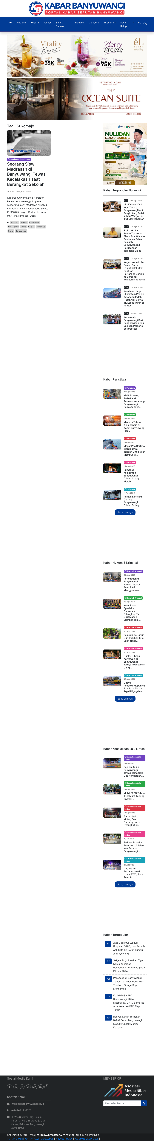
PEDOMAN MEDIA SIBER (86, 1139)
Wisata (35, 22)
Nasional (21, 22)
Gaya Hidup (123, 24)
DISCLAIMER (47, 1139)
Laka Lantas (13, 227)
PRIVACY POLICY (63, 1139)
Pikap (23, 227)
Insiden (24, 222)
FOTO (141, 22)
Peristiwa (14, 222)
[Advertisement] (125, 355)
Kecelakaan (34, 222)
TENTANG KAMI (15, 1139)
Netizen (79, 22)
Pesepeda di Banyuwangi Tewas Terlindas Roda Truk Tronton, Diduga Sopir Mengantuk (128, 983)
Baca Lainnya (125, 512)
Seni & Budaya (60, 24)
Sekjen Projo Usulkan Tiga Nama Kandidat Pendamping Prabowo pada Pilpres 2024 (129, 966)
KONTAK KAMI (32, 1139)
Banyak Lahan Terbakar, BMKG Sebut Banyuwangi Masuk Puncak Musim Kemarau (127, 1022)
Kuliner (47, 22)
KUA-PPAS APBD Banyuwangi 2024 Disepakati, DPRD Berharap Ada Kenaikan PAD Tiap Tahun (128, 1002)
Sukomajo (41, 227)
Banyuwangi (21, 231)
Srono (10, 231)
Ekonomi (109, 22)
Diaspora (94, 22)
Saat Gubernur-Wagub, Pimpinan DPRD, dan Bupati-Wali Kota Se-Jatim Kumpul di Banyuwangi (129, 948)
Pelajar (31, 227)
